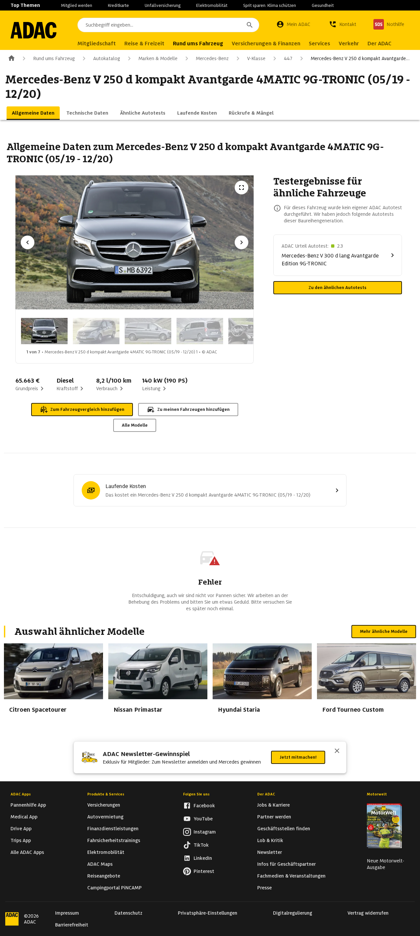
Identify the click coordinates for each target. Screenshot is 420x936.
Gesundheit (323, 5)
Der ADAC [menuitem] (379, 43)
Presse (264, 888)
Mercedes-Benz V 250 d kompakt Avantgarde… (360, 58)
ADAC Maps (100, 864)
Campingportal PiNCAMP (114, 888)
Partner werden (274, 817)
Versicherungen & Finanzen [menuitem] (266, 43)
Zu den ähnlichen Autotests (337, 287)
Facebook (204, 806)
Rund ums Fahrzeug (54, 58)
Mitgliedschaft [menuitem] (96, 43)
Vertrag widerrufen (367, 913)
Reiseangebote (103, 876)
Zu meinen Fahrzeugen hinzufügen (193, 409)
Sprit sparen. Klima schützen (269, 5)
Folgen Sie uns (196, 794)
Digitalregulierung (292, 913)
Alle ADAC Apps (27, 852)
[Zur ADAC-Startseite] (33, 30)
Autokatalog (106, 58)
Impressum (67, 913)
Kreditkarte (118, 5)
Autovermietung (105, 817)
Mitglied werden (76, 5)
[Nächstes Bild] (241, 242)
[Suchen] (249, 25)
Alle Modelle (135, 425)
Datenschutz (128, 913)
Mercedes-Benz (212, 58)
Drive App (21, 829)
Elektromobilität (211, 5)
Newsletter (269, 852)
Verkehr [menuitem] (349, 43)
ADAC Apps (20, 794)
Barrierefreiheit (71, 925)
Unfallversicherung (162, 5)
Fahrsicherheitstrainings (113, 840)
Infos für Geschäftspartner (286, 864)
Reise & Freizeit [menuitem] (144, 43)
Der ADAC (266, 794)
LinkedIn (203, 858)
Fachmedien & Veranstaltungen (291, 876)
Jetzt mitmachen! (298, 757)
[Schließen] (337, 751)
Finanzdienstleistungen (112, 829)
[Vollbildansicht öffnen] (241, 187)
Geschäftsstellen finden (283, 829)
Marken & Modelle (158, 58)
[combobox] (168, 25)
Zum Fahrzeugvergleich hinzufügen (87, 409)
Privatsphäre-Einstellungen (207, 913)
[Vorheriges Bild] (27, 242)
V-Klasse (256, 58)
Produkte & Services (105, 794)
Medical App (23, 817)
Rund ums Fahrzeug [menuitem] (198, 43)
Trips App (20, 840)
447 (288, 58)
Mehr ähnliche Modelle (384, 631)
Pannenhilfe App (28, 805)
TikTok (201, 845)
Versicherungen (103, 805)
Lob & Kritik (270, 840)
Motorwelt (377, 794)
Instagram (205, 832)
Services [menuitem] (319, 43)
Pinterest (204, 871)
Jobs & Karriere (273, 805)
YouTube (203, 819)
